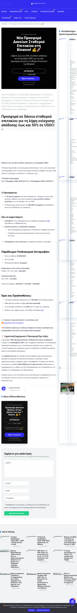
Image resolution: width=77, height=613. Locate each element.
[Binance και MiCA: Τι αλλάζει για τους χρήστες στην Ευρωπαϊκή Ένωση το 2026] (58, 536)
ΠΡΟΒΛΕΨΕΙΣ (6, 18)
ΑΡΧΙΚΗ (4, 11)
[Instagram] (9, 4)
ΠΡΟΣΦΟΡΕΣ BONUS (47, 11)
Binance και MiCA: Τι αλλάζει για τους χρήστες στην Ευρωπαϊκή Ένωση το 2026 (70, 540)
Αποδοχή (31, 610)
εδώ (48, 221)
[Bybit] (64, 118)
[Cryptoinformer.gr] (38, 4)
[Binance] (64, 38)
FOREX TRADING (30, 18)
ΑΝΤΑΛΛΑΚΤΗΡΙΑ (16, 11)
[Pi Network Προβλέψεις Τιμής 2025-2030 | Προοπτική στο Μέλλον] (32, 536)
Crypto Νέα (4, 24)
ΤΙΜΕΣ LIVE (18, 18)
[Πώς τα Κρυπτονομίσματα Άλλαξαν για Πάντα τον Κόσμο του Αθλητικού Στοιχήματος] (58, 574)
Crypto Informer (14, 388)
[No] (75, 608)
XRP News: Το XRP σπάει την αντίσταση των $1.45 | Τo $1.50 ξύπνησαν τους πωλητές (42, 555)
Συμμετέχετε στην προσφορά (13, 323)
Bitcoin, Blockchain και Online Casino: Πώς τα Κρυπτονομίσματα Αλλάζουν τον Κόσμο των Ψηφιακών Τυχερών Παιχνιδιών (17, 559)
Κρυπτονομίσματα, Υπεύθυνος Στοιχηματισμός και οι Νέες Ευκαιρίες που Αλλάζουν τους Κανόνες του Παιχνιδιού (17, 580)
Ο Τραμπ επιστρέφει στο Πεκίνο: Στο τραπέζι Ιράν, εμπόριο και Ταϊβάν (69, 555)
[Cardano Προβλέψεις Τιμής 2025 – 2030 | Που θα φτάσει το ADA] (5, 536)
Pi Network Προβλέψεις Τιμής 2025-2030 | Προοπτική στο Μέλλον (43, 540)
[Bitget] (64, 176)
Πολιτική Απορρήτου (43, 610)
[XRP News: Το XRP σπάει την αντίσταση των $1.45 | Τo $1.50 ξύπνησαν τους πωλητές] (32, 550)
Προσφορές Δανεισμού (29, 34)
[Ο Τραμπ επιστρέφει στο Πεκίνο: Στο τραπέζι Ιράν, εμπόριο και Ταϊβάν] (58, 550)
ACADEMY (60, 11)
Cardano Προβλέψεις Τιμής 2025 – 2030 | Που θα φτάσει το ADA (17, 540)
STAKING (34, 11)
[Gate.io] (64, 240)
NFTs (26, 11)
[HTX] (64, 302)
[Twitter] (5, 4)
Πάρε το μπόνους (28, 78)
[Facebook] (1, 4)
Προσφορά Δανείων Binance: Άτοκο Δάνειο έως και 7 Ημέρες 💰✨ (14, 411)
